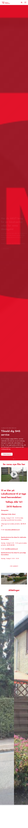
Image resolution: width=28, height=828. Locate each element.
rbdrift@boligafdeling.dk (11, 549)
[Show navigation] (25, 2)
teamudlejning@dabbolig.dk (12, 529)
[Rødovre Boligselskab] (5, 2)
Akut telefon (6, 248)
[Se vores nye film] (14, 474)
